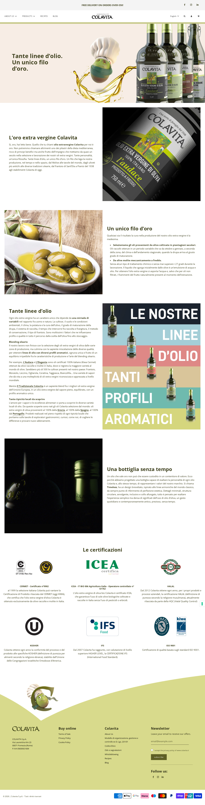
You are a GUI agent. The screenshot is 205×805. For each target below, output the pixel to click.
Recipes (44, 16)
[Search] (184, 16)
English (173, 16)
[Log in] (191, 16)
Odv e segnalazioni (113, 750)
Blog (55, 16)
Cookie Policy (64, 742)
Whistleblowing (111, 754)
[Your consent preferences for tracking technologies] (202, 604)
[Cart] (199, 16)
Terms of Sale (64, 734)
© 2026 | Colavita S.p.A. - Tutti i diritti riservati (22, 796)
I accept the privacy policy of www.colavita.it (171, 750)
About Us (109, 734)
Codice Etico (110, 746)
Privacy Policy (65, 738)
